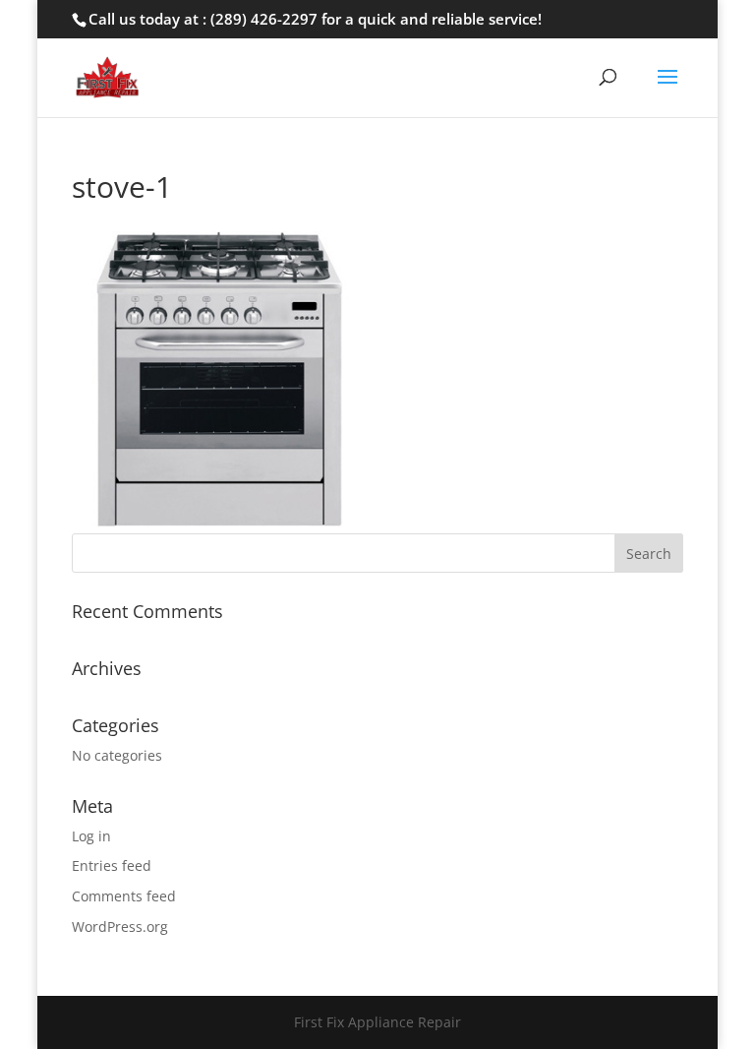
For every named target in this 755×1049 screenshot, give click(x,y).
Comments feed (124, 896)
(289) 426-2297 (264, 19)
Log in (91, 836)
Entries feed (111, 865)
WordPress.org (120, 926)
